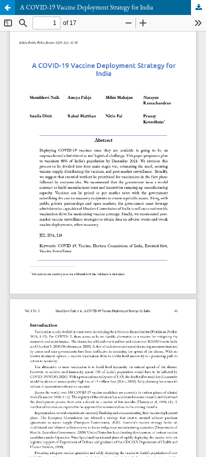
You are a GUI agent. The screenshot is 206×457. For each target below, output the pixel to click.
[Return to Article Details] (7, 7)
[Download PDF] (198, 7)
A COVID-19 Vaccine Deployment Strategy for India (86, 7)
